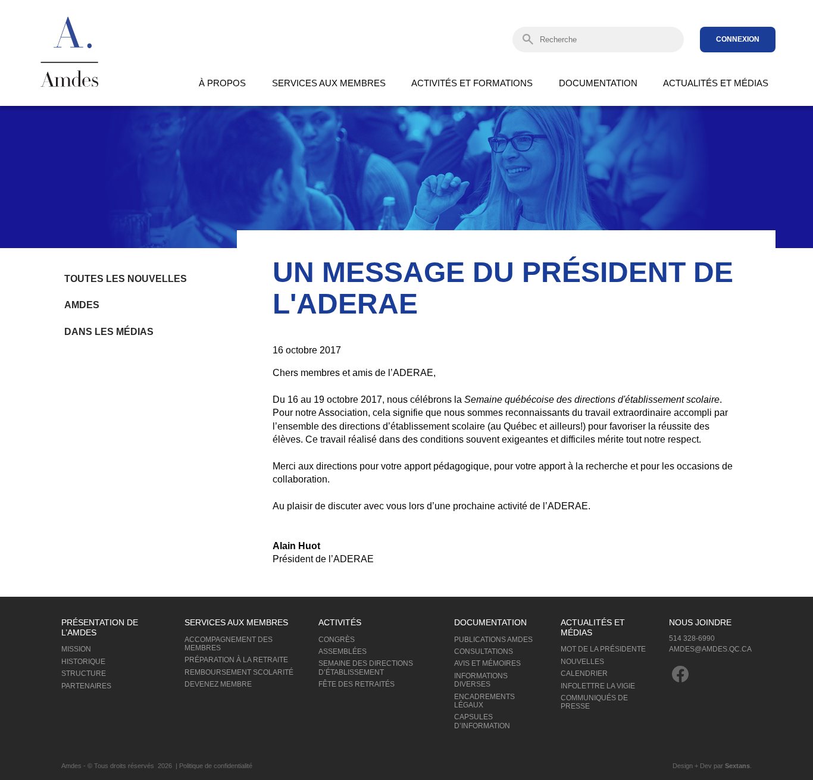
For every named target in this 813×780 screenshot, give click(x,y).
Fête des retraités (356, 684)
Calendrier (584, 673)
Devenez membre (218, 684)
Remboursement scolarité (239, 672)
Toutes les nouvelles (125, 279)
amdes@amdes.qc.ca (710, 649)
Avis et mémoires (487, 663)
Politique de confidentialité (215, 765)
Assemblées (342, 651)
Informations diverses (481, 680)
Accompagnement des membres (229, 643)
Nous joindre (700, 622)
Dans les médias (109, 332)
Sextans (737, 765)
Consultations (483, 651)
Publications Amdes (493, 639)
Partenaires (86, 686)
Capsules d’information (482, 721)
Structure (83, 673)
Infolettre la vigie (598, 686)
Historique (83, 661)
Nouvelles (582, 661)
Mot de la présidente (603, 649)
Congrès (336, 639)
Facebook (680, 674)
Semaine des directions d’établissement (365, 667)
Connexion (737, 39)
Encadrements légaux (484, 701)
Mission (76, 649)
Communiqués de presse (594, 702)
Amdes (81, 305)
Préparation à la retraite (236, 660)
